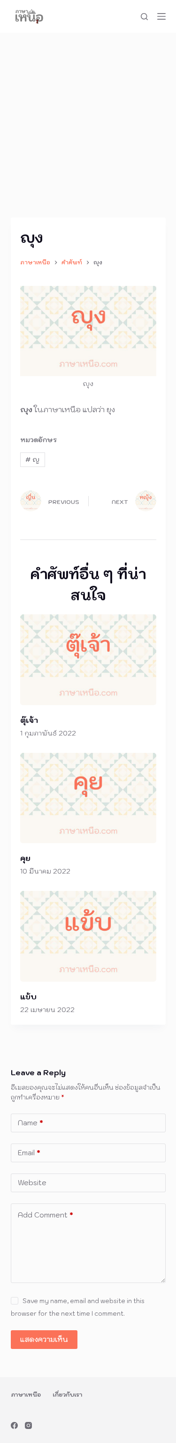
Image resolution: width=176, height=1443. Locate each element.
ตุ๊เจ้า (29, 720)
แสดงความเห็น (44, 1339)
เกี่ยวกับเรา (67, 1394)
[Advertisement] (88, 125)
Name (30, 1122)
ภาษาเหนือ (26, 1394)
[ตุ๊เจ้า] (88, 659)
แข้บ (28, 996)
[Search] (144, 16)
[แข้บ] (88, 936)
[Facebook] (14, 1425)
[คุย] (88, 798)
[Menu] (161, 16)
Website (32, 1182)
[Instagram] (28, 1425)
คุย (25, 858)
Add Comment (45, 1214)
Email (29, 1152)
